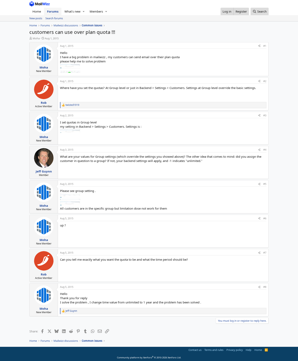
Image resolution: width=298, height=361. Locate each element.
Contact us (195, 350)
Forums (52, 11)
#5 (264, 184)
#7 (264, 252)
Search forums (54, 18)
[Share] (259, 46)
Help (248, 350)
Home (36, 11)
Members (96, 11)
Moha (36, 38)
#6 (264, 218)
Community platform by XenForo (149, 357)
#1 (264, 46)
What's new (72, 11)
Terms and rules (213, 350)
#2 (264, 81)
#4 (264, 149)
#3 (264, 115)
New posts (35, 18)
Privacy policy (234, 350)
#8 (264, 287)
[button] (84, 11)
